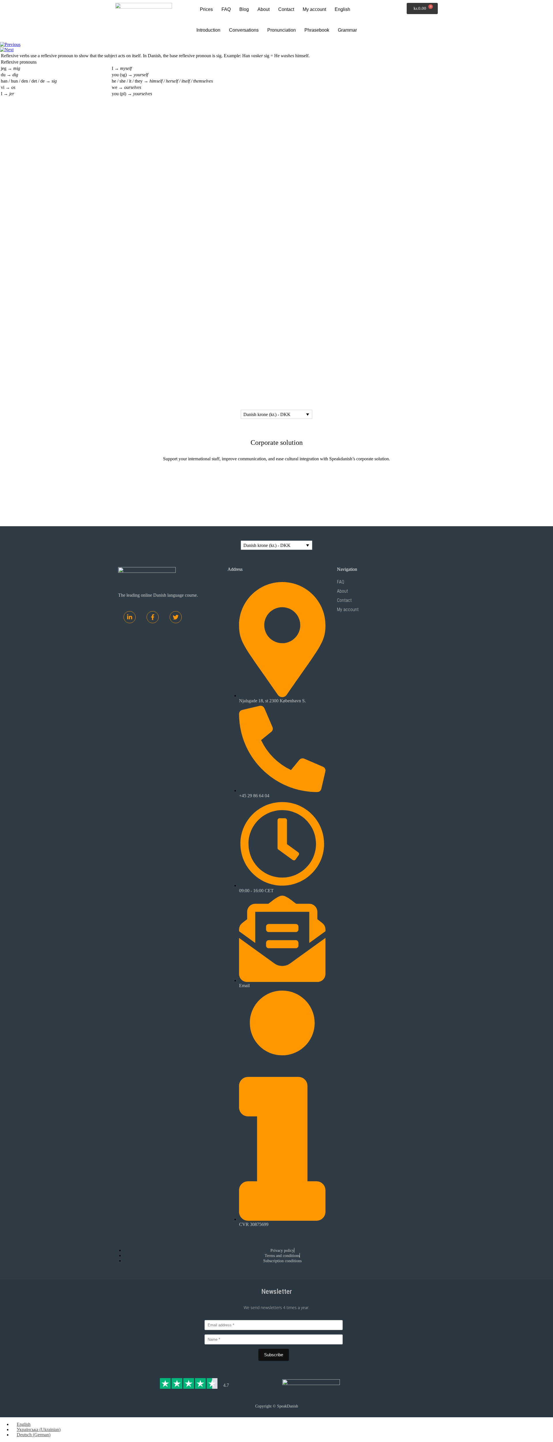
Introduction (208, 30)
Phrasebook (316, 30)
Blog (244, 9)
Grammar (347, 30)
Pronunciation (281, 30)
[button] (343, 9)
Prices (206, 9)
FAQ (226, 9)
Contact (286, 9)
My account (314, 9)
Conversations (244, 30)
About (263, 9)
